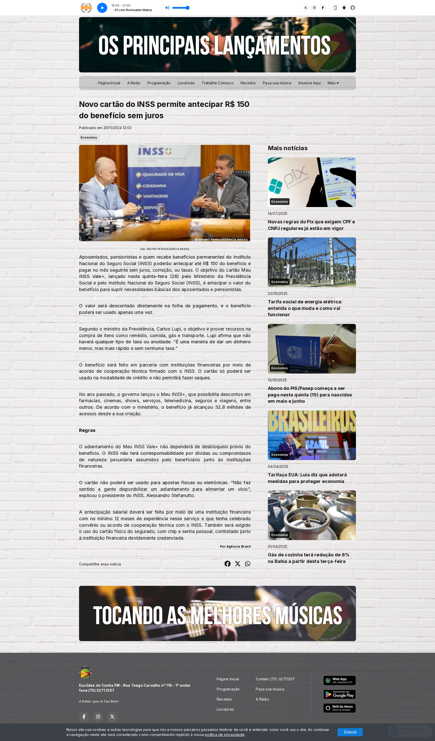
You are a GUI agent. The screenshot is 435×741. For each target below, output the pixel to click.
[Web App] (335, 8)
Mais (332, 83)
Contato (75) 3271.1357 (275, 679)
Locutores (186, 83)
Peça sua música (277, 83)
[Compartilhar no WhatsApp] (248, 564)
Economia (89, 137)
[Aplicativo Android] (344, 8)
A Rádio (133, 83)
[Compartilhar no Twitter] (238, 564)
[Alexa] (352, 8)
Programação (159, 83)
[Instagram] (314, 8)
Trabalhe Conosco (217, 83)
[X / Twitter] (305, 8)
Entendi (350, 732)
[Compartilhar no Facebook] (228, 564)
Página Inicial (109, 83)
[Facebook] (322, 8)
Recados (248, 83)
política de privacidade (224, 734)
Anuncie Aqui (309, 83)
